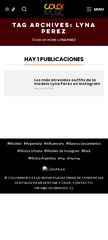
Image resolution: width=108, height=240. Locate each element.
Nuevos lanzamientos (84, 143)
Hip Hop (74, 158)
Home (51, 39)
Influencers (55, 143)
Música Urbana (30, 151)
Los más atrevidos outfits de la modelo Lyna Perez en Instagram (67, 81)
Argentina (34, 143)
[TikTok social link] (13, 9)
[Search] (24, 9)
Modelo (15, 143)
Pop (62, 158)
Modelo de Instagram (62, 151)
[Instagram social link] (7, 9)
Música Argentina (43, 158)
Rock (87, 151)
